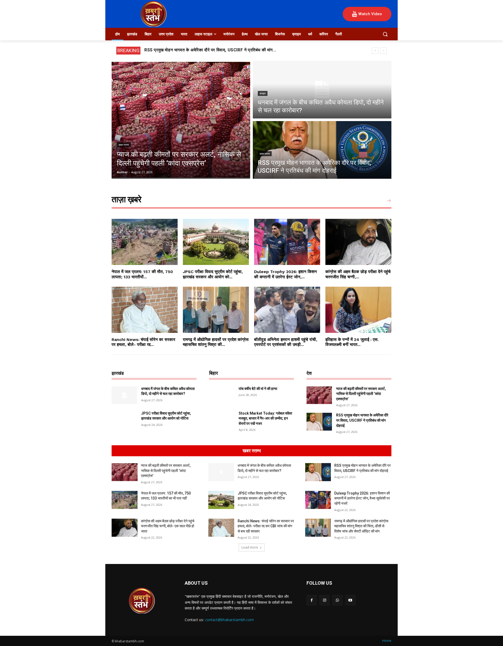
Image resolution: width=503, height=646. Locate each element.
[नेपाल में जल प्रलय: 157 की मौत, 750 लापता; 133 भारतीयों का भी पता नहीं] (145, 242)
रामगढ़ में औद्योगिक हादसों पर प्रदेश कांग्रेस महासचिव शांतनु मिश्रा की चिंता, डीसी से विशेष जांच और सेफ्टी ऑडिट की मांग (361, 526)
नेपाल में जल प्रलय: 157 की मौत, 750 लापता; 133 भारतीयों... (142, 274)
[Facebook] (312, 600)
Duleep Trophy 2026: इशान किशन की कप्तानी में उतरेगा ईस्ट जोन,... (285, 274)
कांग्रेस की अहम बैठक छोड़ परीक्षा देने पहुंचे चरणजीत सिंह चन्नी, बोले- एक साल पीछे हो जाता (167, 526)
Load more (250, 547)
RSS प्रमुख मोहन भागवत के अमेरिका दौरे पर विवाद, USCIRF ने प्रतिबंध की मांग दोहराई (362, 420)
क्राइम (263, 93)
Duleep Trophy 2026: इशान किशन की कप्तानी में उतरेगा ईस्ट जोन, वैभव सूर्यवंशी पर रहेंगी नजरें (362, 498)
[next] (383, 50)
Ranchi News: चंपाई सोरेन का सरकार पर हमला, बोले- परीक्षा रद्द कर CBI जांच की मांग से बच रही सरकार (266, 526)
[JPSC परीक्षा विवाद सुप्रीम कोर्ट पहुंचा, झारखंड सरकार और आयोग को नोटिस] (216, 242)
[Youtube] (350, 600)
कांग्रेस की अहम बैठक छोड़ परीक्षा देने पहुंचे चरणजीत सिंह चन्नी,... (358, 274)
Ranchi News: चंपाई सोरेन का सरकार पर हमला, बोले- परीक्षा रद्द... (143, 342)
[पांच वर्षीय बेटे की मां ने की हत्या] (221, 395)
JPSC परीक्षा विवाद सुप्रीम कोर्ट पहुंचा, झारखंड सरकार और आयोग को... (213, 274)
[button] (385, 34)
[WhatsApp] (337, 600)
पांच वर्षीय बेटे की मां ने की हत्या (258, 389)
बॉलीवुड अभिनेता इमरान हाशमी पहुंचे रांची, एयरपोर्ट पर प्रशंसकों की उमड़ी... (285, 342)
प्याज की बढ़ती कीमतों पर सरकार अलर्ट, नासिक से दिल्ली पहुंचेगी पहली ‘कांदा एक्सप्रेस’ (361, 394)
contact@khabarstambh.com (229, 619)
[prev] (375, 50)
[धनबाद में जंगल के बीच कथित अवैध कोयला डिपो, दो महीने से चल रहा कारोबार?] (322, 89)
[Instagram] (324, 600)
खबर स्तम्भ (124, 144)
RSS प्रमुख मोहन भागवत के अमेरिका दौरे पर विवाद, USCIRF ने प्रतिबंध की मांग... (210, 49)
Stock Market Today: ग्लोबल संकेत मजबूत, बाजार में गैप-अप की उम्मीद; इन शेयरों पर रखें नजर (265, 418)
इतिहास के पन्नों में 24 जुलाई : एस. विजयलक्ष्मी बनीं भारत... (352, 342)
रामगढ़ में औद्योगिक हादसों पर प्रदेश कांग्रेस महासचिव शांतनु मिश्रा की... (216, 342)
